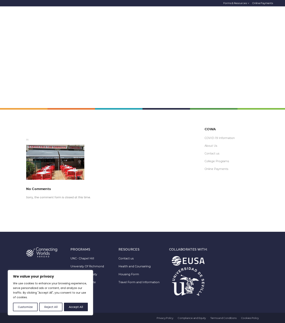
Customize (25, 307)
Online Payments (262, 3)
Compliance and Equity (192, 318)
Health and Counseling (134, 266)
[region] (50, 292)
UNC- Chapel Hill (82, 258)
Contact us (212, 153)
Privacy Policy (165, 318)
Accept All (76, 307)
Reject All (51, 307)
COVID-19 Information (220, 138)
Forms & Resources (235, 3)
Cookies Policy (250, 318)
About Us (211, 145)
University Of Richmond (87, 266)
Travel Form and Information (139, 282)
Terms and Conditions (223, 318)
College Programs (217, 161)
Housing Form (128, 274)
